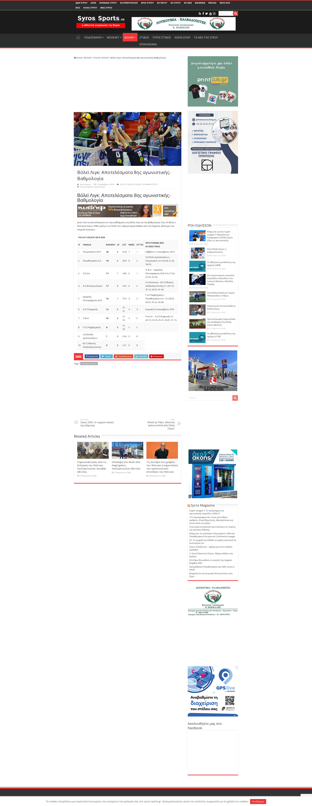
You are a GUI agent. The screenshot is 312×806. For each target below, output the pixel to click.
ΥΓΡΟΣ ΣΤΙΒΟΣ (162, 37)
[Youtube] (210, 13)
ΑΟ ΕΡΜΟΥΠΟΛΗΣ (129, 2)
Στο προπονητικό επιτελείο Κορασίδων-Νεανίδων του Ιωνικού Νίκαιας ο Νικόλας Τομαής (220, 280)
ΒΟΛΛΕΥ (129, 37)
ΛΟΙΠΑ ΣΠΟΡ (182, 37)
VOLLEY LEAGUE (101, 57)
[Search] (235, 13)
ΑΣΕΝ (93, 2)
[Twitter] (206, 13)
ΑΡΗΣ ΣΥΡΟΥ (147, 2)
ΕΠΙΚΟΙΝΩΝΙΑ (148, 44)
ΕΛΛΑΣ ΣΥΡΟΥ (90, 7)
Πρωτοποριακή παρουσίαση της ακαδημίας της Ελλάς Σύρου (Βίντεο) (221, 322)
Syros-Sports (85, 184)
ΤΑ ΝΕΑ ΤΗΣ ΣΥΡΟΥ (206, 37)
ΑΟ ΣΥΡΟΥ (175, 2)
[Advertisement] (127, 86)
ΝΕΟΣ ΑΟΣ (225, 2)
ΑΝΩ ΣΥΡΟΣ (106, 7)
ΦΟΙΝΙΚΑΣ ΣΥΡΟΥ (108, 2)
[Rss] (199, 13)
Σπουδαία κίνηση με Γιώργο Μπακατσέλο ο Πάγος (221, 294)
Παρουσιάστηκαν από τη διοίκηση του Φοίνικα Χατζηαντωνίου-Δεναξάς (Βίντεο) (91, 466)
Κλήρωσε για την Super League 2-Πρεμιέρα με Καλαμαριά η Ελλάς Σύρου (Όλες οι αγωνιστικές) (220, 236)
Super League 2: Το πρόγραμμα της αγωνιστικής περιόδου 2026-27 (206, 512)
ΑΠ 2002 (188, 2)
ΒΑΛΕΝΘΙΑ (200, 2)
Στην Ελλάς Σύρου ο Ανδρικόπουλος (217, 250)
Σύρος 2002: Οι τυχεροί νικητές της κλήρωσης (97, 422)
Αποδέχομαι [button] (258, 801)
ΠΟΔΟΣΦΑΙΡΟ (93, 37)
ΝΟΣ (78, 7)
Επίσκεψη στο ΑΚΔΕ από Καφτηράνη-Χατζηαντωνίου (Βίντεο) (126, 465)
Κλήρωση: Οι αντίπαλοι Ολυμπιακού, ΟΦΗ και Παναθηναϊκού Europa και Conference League (212, 535)
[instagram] (214, 13)
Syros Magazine (203, 505)
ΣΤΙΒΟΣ (144, 37)
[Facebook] (203, 13)
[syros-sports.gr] (100, 20)
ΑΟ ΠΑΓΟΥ (162, 2)
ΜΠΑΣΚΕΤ (113, 37)
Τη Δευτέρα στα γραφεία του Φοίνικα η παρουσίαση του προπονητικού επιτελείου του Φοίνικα (162, 466)
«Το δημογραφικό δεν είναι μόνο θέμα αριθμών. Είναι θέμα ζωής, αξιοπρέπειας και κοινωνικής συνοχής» (211, 520)
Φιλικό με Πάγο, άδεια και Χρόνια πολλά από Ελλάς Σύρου (161, 424)
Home (79, 57)
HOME (78, 37)
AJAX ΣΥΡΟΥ (81, 2)
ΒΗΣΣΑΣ (212, 2)
